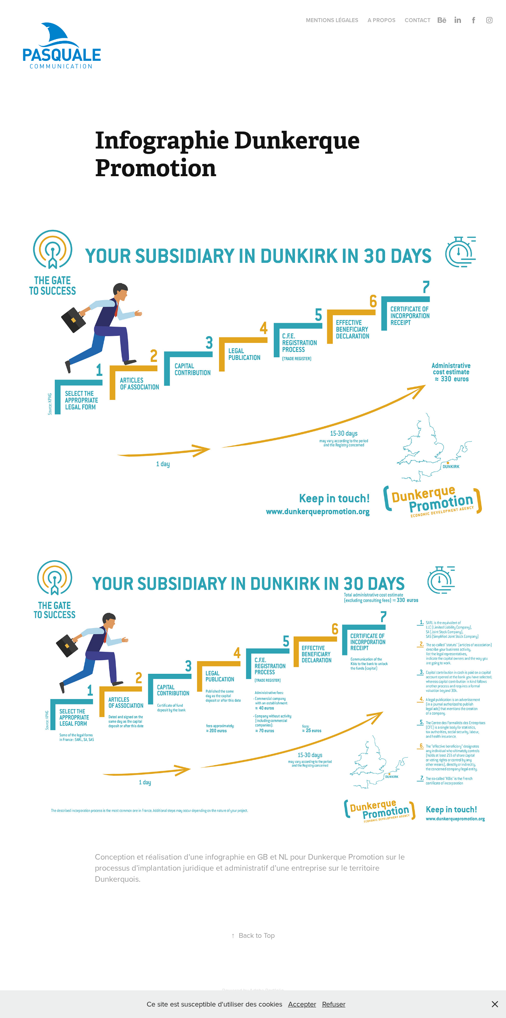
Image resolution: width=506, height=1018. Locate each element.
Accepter (302, 1004)
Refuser (334, 1004)
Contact (417, 20)
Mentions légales (332, 20)
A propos (381, 20)
